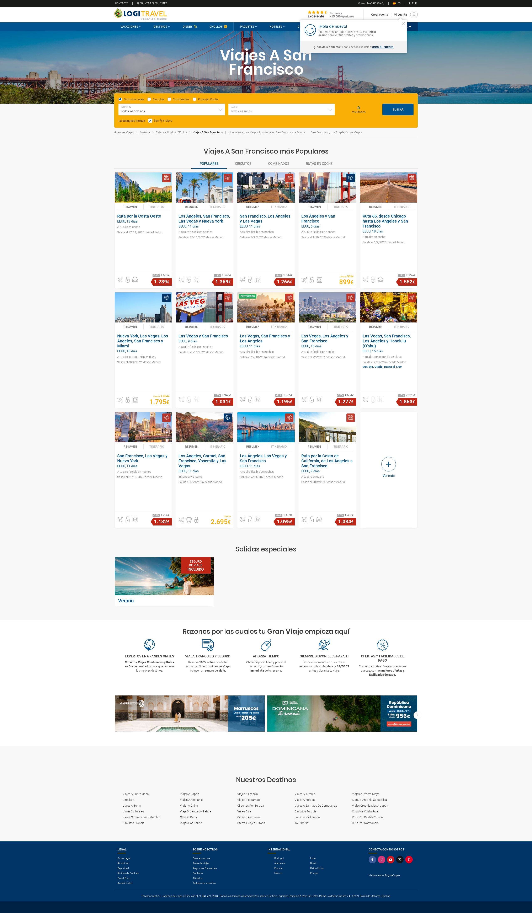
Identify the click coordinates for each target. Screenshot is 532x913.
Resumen (130, 206)
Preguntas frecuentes (152, 3)
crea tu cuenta (383, 47)
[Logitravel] (331, 14)
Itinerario (156, 206)
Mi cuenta (400, 14)
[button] (120, 280)
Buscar (398, 109)
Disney (187, 26)
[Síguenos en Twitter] (400, 859)
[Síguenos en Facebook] (373, 859)
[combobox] (171, 109)
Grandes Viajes (124, 132)
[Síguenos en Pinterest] (409, 859)
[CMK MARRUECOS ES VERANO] (190, 713)
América (144, 132)
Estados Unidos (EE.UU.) (171, 132)
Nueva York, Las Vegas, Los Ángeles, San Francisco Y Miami (267, 132)
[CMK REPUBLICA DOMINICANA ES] (342, 713)
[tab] (209, 164)
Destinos (160, 26)
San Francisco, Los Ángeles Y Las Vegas (336, 132)
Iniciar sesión (390, 29)
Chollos (216, 26)
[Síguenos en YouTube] (391, 859)
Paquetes (247, 26)
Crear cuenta (379, 14)
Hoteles (276, 26)
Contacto (121, 3)
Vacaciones (129, 26)
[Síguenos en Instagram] (382, 859)
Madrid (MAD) (371, 3)
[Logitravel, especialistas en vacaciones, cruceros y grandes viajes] (140, 13)
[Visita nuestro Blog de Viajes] (391, 882)
